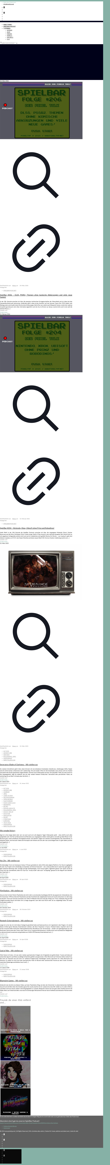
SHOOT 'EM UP (8, 812)
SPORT (5, 817)
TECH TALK (7, 822)
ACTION (6, 751)
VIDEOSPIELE (7, 758)
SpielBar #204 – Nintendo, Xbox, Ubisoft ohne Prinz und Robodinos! (27, 528)
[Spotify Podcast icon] (4, 7)
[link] (16, 43)
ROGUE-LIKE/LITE (9, 808)
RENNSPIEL (7, 804)
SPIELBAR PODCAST (9, 290)
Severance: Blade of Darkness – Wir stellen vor (19, 764)
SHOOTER (6, 813)
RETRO (5, 806)
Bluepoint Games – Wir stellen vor (14, 980)
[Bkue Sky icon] (4, 12)
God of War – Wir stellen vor (11, 950)
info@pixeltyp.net (8, 4)
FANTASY (6, 754)
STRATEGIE (7, 819)
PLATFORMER (8, 801)
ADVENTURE (7, 753)
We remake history (7, 830)
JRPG (5, 794)
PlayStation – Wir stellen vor (11, 890)
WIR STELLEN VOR (9, 760)
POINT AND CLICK (9, 803)
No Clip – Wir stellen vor (10, 860)
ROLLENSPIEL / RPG (9, 756)
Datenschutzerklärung (10, 1126)
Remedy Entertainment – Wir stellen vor (16, 920)
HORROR (6, 792)
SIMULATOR (7, 815)
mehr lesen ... (4, 312)
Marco (14, 285)
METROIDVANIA (8, 797)
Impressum (6, 1128)
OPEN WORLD (8, 799)
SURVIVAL (6, 821)
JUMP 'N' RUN (8, 795)
